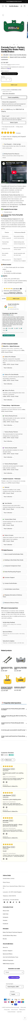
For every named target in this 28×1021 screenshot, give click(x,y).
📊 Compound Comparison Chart (12, 565)
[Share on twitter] (6, 782)
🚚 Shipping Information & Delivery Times (12, 595)
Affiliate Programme (8, 960)
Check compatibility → (14, 97)
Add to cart (16, 298)
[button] (2, 6)
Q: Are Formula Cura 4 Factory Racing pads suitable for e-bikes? (14, 709)
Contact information (11, 1011)
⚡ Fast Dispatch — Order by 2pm (13, 146)
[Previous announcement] (2, 1)
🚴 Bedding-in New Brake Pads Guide (13, 560)
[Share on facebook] (4, 782)
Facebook (5, 923)
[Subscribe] (22, 972)
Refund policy (23, 1007)
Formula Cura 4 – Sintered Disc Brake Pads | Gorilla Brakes (20, 687)
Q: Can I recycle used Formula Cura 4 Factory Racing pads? (14, 737)
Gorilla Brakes (8, 1007)
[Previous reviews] (2, 291)
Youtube (5, 920)
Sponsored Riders (7, 953)
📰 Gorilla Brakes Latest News (11, 589)
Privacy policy (7, 1009)
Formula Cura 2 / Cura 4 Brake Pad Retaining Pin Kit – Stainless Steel (7, 668)
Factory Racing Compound (9, 73)
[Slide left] (10, 44)
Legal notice (19, 1011)
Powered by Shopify (15, 1007)
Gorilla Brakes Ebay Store (9, 935)
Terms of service (14, 1009)
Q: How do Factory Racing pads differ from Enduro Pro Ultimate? (14, 716)
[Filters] (2, 760)
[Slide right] (17, 44)
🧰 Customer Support (9, 577)
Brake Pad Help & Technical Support (12, 932)
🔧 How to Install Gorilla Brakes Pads (13, 554)
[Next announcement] (25, 1)
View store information (9, 93)
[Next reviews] (26, 291)
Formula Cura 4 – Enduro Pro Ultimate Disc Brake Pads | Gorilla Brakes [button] (11, 786)
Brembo (5, 938)
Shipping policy (22, 1009)
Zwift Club (5, 914)
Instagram (5, 917)
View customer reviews (9, 335)
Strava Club (6, 910)
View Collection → (9, 367)
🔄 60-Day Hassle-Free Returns (12, 155)
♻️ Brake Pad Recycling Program (12, 571)
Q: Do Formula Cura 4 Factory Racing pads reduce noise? (14, 723)
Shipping (9, 64)
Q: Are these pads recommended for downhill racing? (14, 730)
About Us (5, 947)
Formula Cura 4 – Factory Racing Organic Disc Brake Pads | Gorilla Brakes (20, 668)
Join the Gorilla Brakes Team (10, 957)
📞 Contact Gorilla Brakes (10, 583)
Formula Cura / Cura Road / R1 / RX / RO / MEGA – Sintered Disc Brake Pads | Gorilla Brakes (7, 688)
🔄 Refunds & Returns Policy (11, 602)
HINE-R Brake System (8, 963)
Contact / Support (7, 950)
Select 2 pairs (14, 122)
